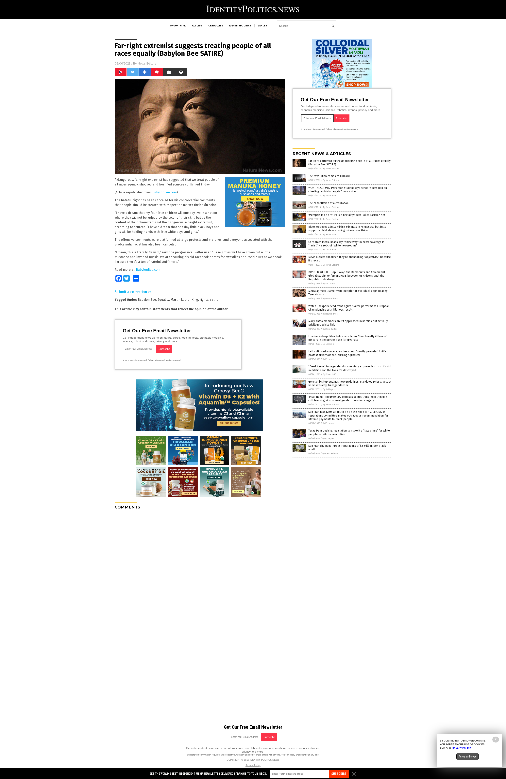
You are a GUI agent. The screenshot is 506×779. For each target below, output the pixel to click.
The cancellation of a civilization (328, 203)
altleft (197, 25)
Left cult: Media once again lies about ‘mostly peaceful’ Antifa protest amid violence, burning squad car (347, 353)
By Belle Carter (330, 329)
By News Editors (331, 168)
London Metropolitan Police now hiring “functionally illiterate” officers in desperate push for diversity (347, 338)
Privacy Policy (253, 765)
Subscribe (338, 774)
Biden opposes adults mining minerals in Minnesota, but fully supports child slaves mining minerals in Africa (347, 228)
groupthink (178, 25)
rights (204, 299)
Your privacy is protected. (135, 360)
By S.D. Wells (329, 283)
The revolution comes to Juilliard (329, 176)
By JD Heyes (328, 359)
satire (214, 299)
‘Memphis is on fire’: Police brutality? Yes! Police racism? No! (346, 215)
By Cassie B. (328, 344)
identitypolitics (240, 25)
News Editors (147, 63)
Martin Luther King (184, 299)
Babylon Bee (147, 299)
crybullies (215, 25)
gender (262, 25)
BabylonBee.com (164, 192)
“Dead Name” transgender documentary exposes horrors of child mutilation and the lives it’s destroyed (349, 368)
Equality (163, 299)
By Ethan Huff (329, 195)
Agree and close (468, 756)
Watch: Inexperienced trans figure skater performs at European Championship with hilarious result (348, 307)
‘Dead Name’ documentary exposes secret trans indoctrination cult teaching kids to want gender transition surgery (347, 398)
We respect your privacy (233, 755)
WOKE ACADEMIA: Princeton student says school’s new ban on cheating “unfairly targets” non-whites (347, 189)
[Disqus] (200, 562)
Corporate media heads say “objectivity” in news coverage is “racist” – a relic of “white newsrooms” (346, 243)
